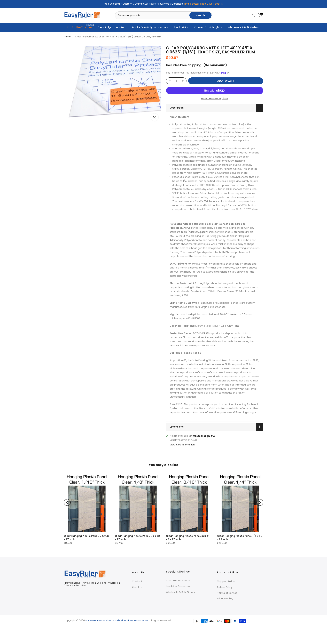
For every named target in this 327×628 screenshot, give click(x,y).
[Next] (259, 502)
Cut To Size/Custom (80, 27)
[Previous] (67, 502)
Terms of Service (227, 592)
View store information (182, 444)
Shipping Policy (226, 581)
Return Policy (224, 587)
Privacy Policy (225, 598)
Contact (137, 581)
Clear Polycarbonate (111, 27)
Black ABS (180, 27)
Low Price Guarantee (178, 586)
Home (67, 37)
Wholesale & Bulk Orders (243, 27)
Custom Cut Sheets (178, 580)
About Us (137, 587)
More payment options (214, 98)
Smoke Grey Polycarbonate (149, 27)
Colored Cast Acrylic (207, 27)
